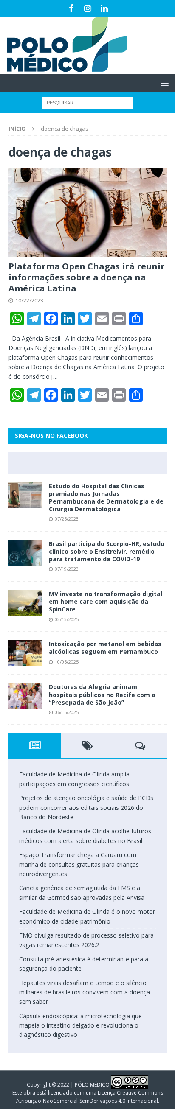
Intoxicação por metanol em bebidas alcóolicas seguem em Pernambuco (105, 647)
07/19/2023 (67, 569)
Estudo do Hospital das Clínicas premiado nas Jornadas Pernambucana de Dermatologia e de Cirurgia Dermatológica (106, 497)
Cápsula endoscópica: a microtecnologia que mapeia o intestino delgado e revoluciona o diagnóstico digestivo (80, 1025)
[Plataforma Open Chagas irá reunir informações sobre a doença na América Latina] (87, 212)
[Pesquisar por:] (87, 102)
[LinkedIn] (104, 8)
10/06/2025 (67, 661)
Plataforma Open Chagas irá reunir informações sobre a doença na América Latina (86, 277)
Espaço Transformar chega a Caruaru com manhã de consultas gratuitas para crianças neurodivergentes (79, 864)
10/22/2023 (29, 300)
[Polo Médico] (63, 69)
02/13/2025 (67, 619)
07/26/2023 (67, 518)
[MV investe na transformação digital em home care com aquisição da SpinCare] (25, 603)
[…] (55, 376)
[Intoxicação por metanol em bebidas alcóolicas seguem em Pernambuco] (25, 653)
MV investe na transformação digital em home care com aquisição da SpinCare (105, 601)
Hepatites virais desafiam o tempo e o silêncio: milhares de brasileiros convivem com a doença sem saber (84, 992)
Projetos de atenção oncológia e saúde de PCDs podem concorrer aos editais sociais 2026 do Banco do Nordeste (86, 807)
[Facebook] (71, 8)
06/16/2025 (67, 712)
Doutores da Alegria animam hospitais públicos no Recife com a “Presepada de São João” (102, 694)
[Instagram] (87, 8)
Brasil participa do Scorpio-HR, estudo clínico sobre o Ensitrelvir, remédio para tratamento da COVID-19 (106, 551)
